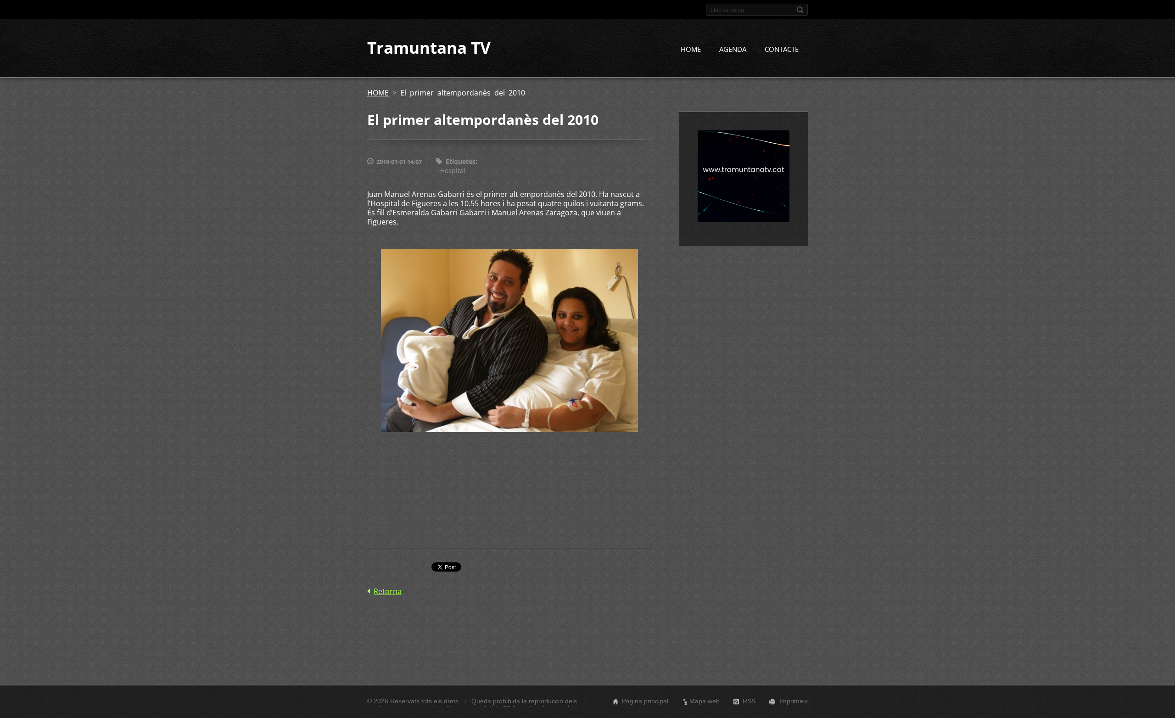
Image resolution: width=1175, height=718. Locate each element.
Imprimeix (793, 701)
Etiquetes (461, 161)
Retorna (388, 591)
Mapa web (704, 701)
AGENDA (732, 49)
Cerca (800, 10)
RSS (749, 701)
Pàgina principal (645, 701)
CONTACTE (782, 49)
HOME (691, 49)
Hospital (452, 170)
